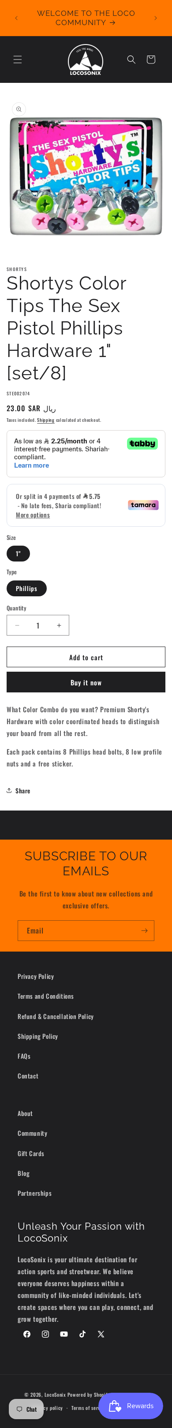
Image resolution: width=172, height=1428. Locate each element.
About (25, 1113)
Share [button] (22, 790)
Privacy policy (47, 1407)
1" (18, 553)
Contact (28, 1075)
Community (32, 1133)
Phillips (26, 588)
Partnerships (35, 1192)
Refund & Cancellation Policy (56, 1016)
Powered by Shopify (88, 1394)
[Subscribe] (144, 930)
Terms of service (89, 1407)
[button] (17, 59)
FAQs (24, 1055)
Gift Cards (31, 1153)
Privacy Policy (36, 976)
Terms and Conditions (46, 995)
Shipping (46, 419)
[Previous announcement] (16, 18)
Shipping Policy (38, 1036)
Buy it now (86, 682)
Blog (24, 1173)
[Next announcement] (155, 18)
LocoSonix (55, 1394)
